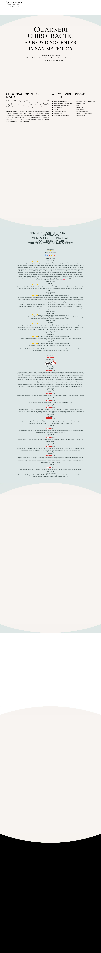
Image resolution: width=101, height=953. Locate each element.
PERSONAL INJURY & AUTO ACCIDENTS (85, 214)
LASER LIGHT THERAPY (85, 163)
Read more (65, 350)
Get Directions (55, 904)
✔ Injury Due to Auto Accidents (84, 113)
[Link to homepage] (14, 4)
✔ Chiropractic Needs (82, 111)
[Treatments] (85, 207)
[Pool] (16, 207)
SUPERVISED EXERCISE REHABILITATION (62, 214)
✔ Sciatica (55, 109)
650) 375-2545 (83, 815)
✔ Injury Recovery (57, 113)
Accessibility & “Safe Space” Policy (63, 923)
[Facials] (85, 158)
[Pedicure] (62, 207)
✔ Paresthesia (79, 107)
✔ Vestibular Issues (81, 109)
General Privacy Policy (60, 928)
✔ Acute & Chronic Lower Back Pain (62, 103)
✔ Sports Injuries (80, 103)
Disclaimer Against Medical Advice (63, 925)
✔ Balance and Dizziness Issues (60, 115)
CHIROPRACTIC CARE (16, 163)
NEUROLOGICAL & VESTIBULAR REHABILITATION (39, 214)
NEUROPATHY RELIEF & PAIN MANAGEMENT (16, 214)
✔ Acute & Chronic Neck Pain (60, 101)
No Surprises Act (58, 933)
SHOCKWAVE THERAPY (62, 163)
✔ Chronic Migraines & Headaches (85, 101)
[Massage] (39, 158)
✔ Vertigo (78, 105)
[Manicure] (62, 158)
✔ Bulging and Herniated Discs (60, 105)
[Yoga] (16, 158)
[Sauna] (39, 207)
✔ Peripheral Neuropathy (59, 111)
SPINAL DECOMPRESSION (39, 163)
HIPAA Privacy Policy (59, 930)
